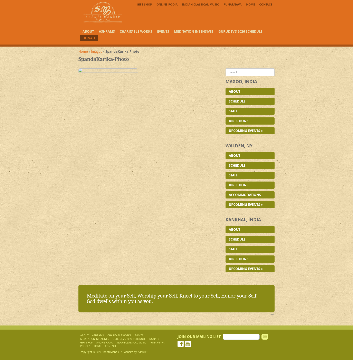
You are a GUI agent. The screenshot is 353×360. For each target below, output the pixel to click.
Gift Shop (144, 4)
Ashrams (107, 31)
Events (163, 31)
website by (136, 352)
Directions (238, 121)
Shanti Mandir (110, 352)
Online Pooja (167, 4)
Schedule (237, 101)
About (88, 31)
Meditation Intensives (193, 31)
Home (250, 4)
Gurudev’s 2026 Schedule (240, 31)
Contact (265, 4)
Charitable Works (136, 31)
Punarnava (232, 4)
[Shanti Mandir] (103, 21)
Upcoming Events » (246, 130)
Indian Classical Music (200, 4)
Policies (85, 346)
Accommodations (245, 195)
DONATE (89, 38)
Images (96, 51)
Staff (233, 111)
